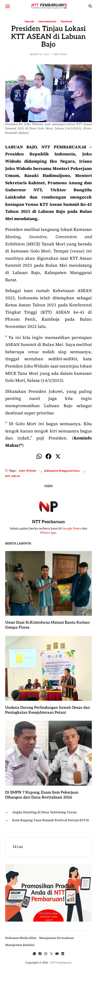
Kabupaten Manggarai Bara (62, 470)
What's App (48, 533)
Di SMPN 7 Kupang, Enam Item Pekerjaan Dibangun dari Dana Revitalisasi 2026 (41, 795)
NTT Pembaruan (48, 521)
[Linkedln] (63, 954)
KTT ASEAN (12, 475)
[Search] (90, 6)
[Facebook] (48, 457)
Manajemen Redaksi (19, 945)
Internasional (47, 21)
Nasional (66, 21)
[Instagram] (46, 954)
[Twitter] (51, 954)
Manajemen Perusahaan (56, 938)
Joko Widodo (27, 470)
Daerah (29, 21)
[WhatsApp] (34, 954)
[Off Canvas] (7, 6)
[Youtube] (57, 954)
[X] (58, 457)
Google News (71, 528)
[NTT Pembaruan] (48, 505)
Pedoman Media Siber (21, 938)
